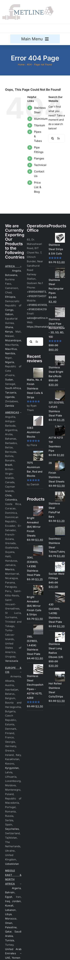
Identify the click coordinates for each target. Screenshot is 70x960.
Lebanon (10, 910)
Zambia (9, 405)
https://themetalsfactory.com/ (45, 326)
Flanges (39, 158)
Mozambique (13, 340)
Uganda (9, 397)
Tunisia (9, 940)
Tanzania (10, 392)
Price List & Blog (37, 187)
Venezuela (11, 660)
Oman (8, 923)
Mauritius (11, 349)
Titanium (39, 125)
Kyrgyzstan (12, 768)
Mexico (9, 569)
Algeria (16, 888)
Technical (40, 165)
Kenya (9, 331)
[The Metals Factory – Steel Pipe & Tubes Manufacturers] (27, 5)
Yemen (16, 957)
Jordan (16, 901)
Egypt (8, 896)
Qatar (8, 931)
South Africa (13, 388)
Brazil (8, 464)
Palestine (11, 927)
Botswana (11, 275)
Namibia (10, 353)
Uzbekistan (12, 863)
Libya (8, 914)
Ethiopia (10, 296)
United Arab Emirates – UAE (13, 953)
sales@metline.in (37, 317)
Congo (9, 309)
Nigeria (9, 362)
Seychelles (12, 828)
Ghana (9, 327)
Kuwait (9, 905)
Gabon (9, 314)
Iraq (7, 901)
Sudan (9, 379)
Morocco (10, 918)
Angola (16, 270)
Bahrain (10, 892)
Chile (8, 495)
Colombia (11, 499)
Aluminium (41, 118)
